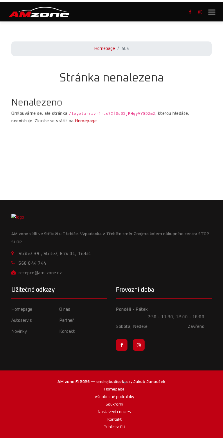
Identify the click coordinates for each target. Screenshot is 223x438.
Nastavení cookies (114, 412)
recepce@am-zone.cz (40, 273)
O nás (64, 309)
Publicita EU (114, 427)
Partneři (67, 320)
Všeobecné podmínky (114, 397)
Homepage (104, 48)
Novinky (19, 331)
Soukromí (114, 404)
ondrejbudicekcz (113, 382)
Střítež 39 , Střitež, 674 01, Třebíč (55, 254)
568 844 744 (32, 263)
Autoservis (21, 320)
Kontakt (67, 331)
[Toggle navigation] (211, 12)
